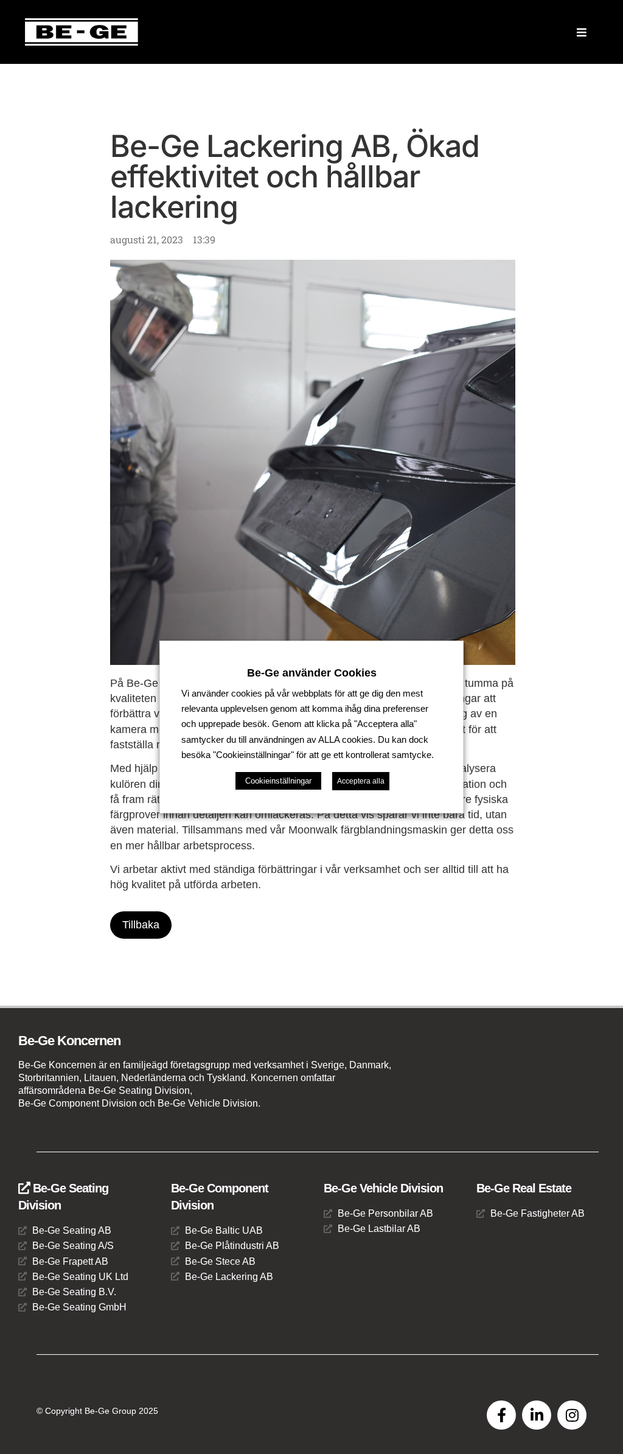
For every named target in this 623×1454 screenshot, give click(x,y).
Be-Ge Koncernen (69, 1040)
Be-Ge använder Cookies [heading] (312, 673)
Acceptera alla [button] (361, 781)
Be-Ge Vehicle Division (383, 1188)
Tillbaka (140, 925)
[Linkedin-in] (536, 1415)
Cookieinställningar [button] (278, 780)
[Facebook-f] (501, 1415)
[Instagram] (571, 1415)
